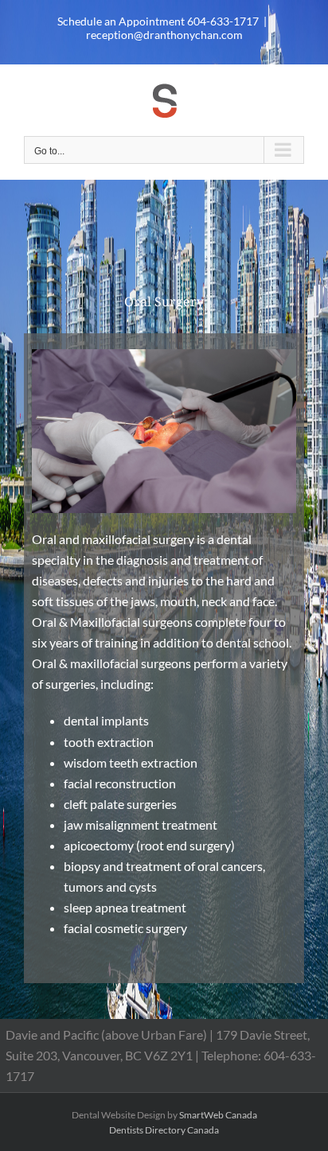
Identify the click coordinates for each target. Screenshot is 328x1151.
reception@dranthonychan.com (164, 34)
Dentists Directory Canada (164, 1130)
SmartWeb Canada (218, 1115)
